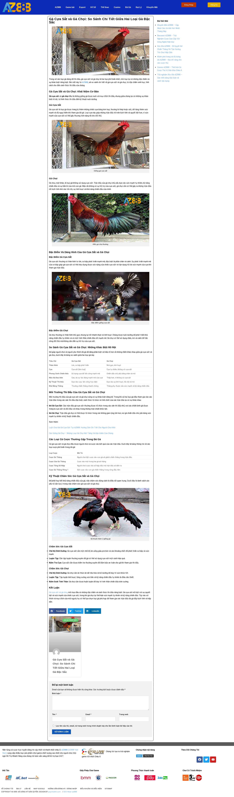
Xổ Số (93, 7)
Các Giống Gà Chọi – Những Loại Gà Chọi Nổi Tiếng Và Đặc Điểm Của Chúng (81, 433)
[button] (58, 611)
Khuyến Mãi (151, 7)
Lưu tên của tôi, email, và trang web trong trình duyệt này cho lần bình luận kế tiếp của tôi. (94, 726)
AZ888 (58, 7)
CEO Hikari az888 (70, 792)
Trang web (123, 714)
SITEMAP (108, 789)
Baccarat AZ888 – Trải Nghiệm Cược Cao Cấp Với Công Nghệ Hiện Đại (168, 38)
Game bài (70, 7)
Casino (117, 7)
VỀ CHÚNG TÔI (7, 789)
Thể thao (105, 7)
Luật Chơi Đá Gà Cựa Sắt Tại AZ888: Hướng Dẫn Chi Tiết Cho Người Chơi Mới (82, 427)
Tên (54, 714)
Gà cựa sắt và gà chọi (58, 592)
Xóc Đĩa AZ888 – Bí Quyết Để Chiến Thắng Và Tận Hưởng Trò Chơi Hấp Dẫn (169, 49)
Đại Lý (139, 7)
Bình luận (56, 693)
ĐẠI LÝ (18, 789)
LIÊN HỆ (27, 789)
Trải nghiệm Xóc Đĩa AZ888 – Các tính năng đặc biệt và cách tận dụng (169, 77)
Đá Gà (128, 7)
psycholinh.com (54, 792)
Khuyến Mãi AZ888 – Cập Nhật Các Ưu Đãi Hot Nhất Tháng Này (168, 28)
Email (88, 714)
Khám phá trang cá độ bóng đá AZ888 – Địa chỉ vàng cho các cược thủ (169, 60)
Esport (82, 7)
